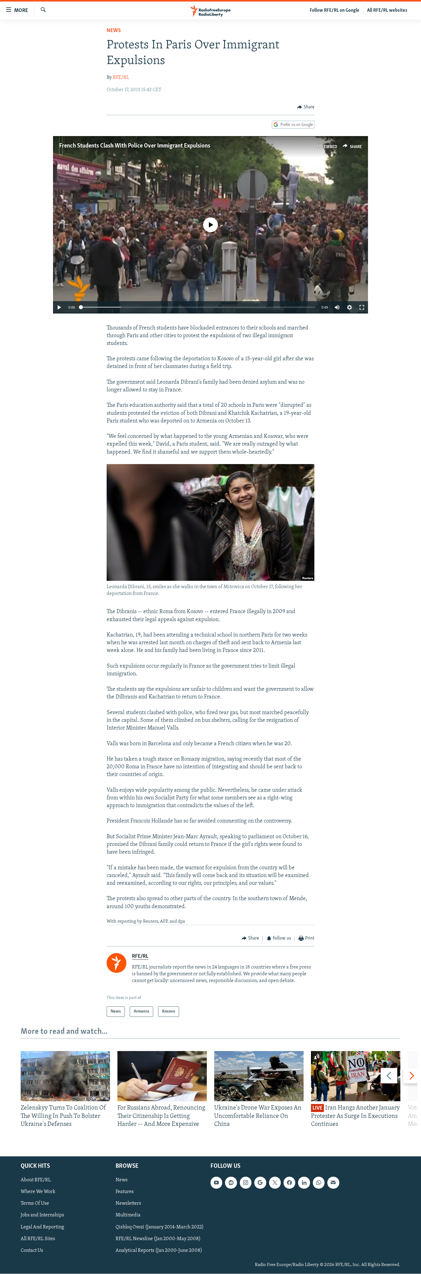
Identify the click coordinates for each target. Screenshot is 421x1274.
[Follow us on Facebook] (289, 1183)
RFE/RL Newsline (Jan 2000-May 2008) (158, 1238)
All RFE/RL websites (387, 10)
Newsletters (128, 1203)
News (114, 31)
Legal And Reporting (42, 1227)
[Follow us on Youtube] (216, 1183)
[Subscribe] (333, 1183)
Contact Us (32, 1250)
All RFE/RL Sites (38, 1238)
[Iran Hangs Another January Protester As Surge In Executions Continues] (355, 1076)
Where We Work (38, 1192)
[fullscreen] (362, 307)
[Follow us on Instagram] (245, 1183)
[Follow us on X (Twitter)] (275, 1183)
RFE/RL (121, 77)
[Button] (305, 107)
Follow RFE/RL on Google (334, 10)
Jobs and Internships (42, 1215)
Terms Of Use (35, 1203)
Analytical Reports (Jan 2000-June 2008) (159, 1250)
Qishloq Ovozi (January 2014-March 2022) (160, 1227)
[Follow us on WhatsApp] (319, 1183)
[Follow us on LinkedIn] (304, 1183)
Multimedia (128, 1215)
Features (125, 1192)
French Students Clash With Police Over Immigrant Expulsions (134, 146)
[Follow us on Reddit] (231, 1183)
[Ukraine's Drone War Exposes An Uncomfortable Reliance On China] (259, 1076)
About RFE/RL (36, 1180)
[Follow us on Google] (260, 1183)
